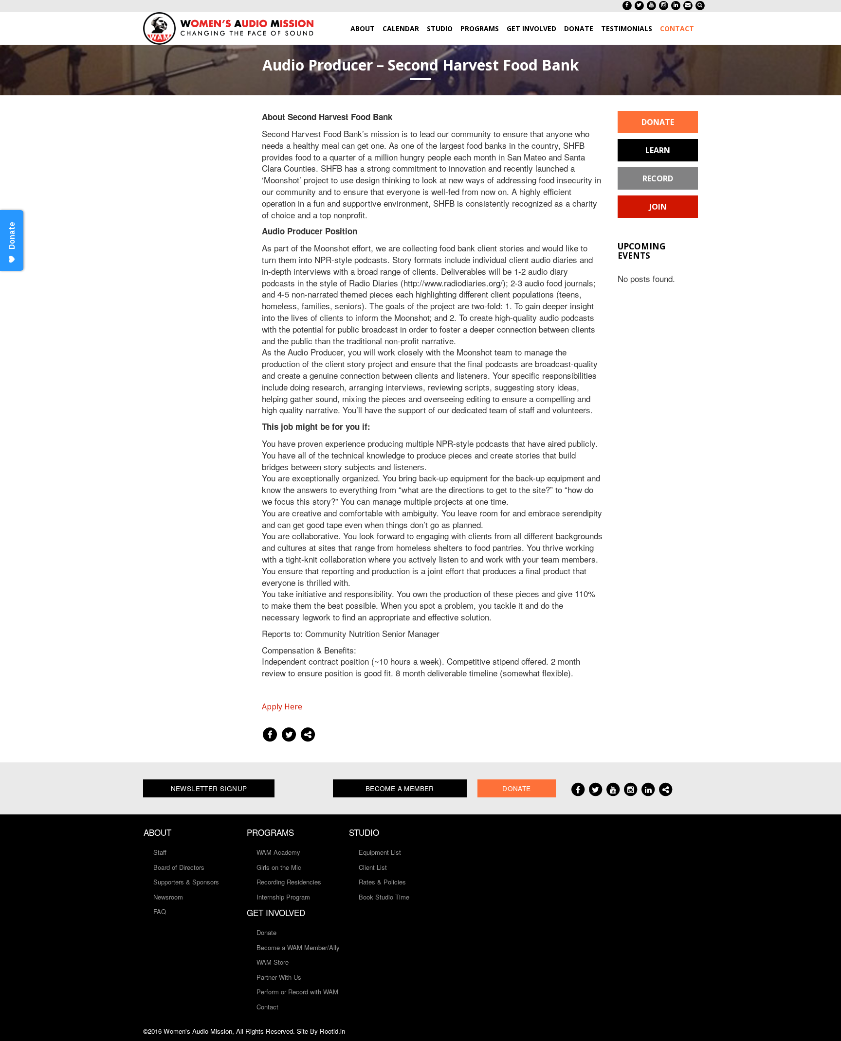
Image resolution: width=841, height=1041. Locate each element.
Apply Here (282, 706)
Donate (657, 122)
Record (657, 178)
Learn (657, 150)
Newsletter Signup (209, 788)
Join (658, 206)
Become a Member (400, 788)
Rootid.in (332, 1031)
